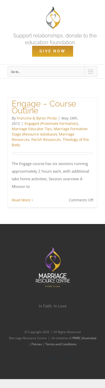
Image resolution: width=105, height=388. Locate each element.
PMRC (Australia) (84, 338)
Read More (21, 200)
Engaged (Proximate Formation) (51, 123)
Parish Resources (46, 139)
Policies (37, 344)
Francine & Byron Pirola (37, 118)
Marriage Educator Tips (32, 128)
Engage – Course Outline (44, 107)
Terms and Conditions (60, 344)
